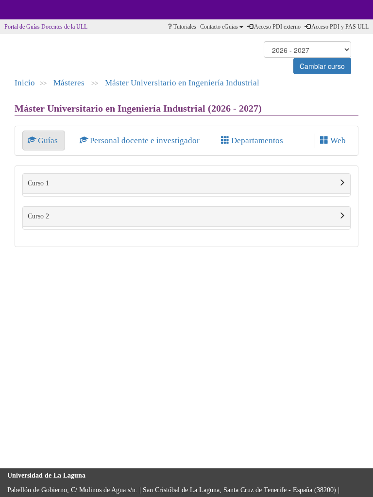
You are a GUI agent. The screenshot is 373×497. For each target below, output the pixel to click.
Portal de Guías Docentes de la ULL (45, 26)
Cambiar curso (322, 66)
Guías (48, 140)
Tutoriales (184, 26)
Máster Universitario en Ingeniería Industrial (182, 82)
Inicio (25, 82)
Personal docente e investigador (145, 140)
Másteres (69, 82)
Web (337, 140)
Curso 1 (38, 183)
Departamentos (256, 140)
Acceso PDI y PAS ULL (339, 26)
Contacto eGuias (219, 26)
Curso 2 (38, 216)
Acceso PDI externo (277, 26)
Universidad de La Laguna (34, 10)
